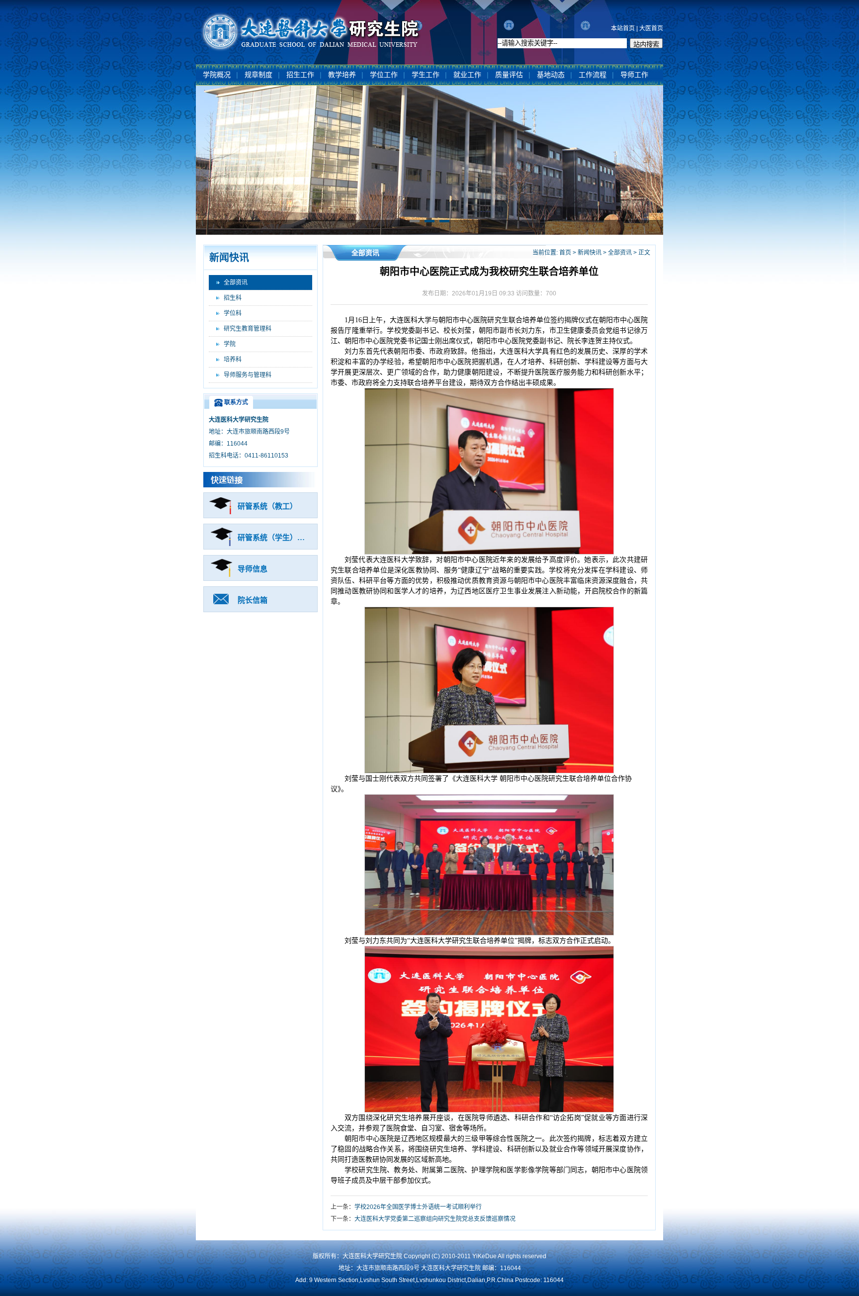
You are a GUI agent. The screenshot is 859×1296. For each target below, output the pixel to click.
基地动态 (551, 75)
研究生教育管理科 (247, 328)
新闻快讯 (589, 252)
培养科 (233, 359)
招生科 (233, 297)
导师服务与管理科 (247, 374)
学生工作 (425, 75)
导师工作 (634, 75)
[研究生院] (311, 51)
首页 (565, 252)
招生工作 (300, 75)
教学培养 (342, 75)
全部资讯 (236, 282)
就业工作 (467, 75)
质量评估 (509, 75)
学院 (230, 344)
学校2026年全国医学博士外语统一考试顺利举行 (418, 1206)
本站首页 (623, 28)
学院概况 (217, 75)
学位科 (233, 313)
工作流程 (592, 75)
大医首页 (651, 28)
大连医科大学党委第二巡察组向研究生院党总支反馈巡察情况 (434, 1218)
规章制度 (258, 75)
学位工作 (384, 75)
